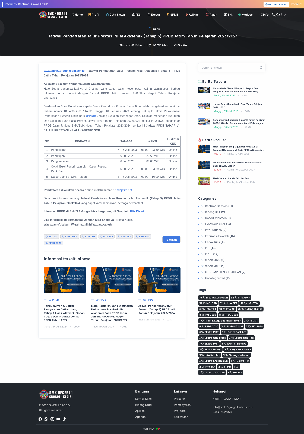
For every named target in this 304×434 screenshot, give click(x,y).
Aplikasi (193, 15)
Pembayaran (182, 405)
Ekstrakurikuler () (217, 224)
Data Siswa (117, 15)
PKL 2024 (254, 326)
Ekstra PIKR (209, 332)
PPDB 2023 (54, 243)
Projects (180, 411)
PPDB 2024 (208, 326)
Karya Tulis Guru (212, 372)
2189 (180, 45)
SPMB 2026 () (214, 266)
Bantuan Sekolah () (218, 206)
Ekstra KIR (240, 360)
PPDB (156, 29)
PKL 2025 (207, 314)
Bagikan (172, 239)
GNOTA (235, 372)
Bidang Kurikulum (236, 355)
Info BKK (207, 366)
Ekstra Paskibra (234, 332)
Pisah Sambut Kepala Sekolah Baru (231, 178)
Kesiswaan (181, 417)
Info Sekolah (209, 355)
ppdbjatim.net (123, 190)
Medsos (247, 15)
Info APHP (70, 236)
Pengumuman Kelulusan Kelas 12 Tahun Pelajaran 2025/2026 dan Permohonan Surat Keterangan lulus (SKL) (239, 123)
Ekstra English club (213, 360)
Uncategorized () (217, 278)
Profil (95, 15)
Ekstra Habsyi (210, 349)
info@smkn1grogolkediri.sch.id (233, 407)
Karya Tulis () (214, 242)
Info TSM (144, 236)
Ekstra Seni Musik (212, 337)
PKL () (210, 248)
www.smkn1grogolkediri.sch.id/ (64, 70)
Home (78, 15)
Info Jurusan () (215, 230)
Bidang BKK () (214, 212)
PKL (138, 15)
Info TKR (125, 236)
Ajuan (213, 15)
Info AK (52, 236)
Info (265, 15)
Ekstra (155, 15)
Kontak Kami (143, 399)
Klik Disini (137, 211)
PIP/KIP (251, 320)
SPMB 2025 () (214, 260)
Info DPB (89, 236)
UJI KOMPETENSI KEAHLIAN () (225, 272)
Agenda (140, 417)
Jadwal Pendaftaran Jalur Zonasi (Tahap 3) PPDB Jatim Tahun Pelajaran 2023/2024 (157, 309)
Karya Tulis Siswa (237, 349)
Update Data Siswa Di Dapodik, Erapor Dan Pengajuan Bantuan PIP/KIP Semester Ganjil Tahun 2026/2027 (236, 91)
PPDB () (211, 254)
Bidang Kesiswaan (213, 297)
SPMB (174, 15)
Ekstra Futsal (232, 326)
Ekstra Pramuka (234, 343)
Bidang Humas (250, 309)
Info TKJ (107, 236)
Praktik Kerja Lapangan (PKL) (220, 320)
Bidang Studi (143, 405)
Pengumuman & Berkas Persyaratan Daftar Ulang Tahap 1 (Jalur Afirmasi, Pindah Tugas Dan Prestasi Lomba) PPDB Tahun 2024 (64, 313)
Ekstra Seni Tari (241, 337)
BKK (230, 15)
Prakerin (179, 399)
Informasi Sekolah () (219, 236)
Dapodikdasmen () (217, 218)
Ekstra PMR (209, 343)
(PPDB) (91, 115)
